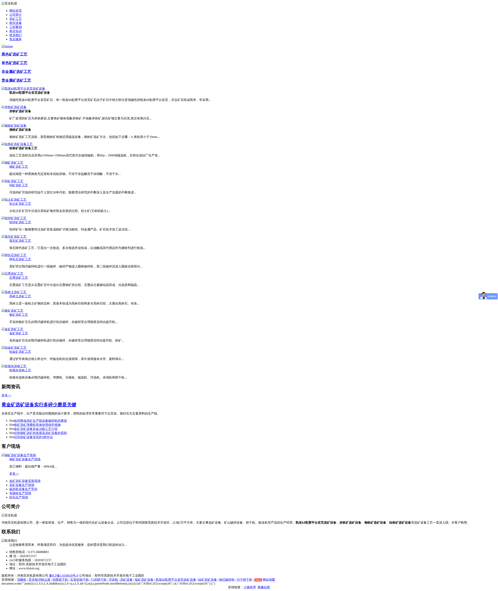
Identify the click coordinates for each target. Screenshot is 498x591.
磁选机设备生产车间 (23, 489)
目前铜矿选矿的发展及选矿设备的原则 (40, 433)
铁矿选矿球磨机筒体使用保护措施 (37, 424)
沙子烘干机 (244, 579)
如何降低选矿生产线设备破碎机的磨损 (40, 420)
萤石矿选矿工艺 (20, 240)
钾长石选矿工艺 (20, 259)
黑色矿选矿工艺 (14, 54)
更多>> (6, 395)
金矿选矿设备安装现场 (24, 481)
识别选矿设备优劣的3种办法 (33, 437)
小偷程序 (250, 587)
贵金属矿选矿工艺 (16, 80)
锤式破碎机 (227, 579)
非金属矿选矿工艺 (16, 72)
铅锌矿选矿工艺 (20, 222)
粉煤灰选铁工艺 (20, 370)
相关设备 (15, 23)
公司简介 (15, 14)
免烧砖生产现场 (20, 493)
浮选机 (113, 579)
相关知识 (15, 31)
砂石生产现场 (18, 497)
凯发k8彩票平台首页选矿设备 (176, 579)
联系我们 (15, 35)
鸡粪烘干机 (60, 579)
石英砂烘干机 (79, 579)
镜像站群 (264, 587)
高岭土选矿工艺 (20, 296)
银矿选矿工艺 (18, 314)
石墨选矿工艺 (18, 277)
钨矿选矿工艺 (18, 185)
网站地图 (269, 579)
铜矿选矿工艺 (18, 166)
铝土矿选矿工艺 (20, 203)
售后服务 (15, 39)
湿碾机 (21, 579)
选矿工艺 (15, 18)
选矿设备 (126, 579)
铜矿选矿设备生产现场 (24, 459)
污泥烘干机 (99, 579)
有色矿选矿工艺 (14, 63)
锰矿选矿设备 (144, 579)
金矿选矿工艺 (18, 333)
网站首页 (15, 10)
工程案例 (15, 27)
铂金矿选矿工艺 (20, 351)
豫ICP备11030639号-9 (63, 575)
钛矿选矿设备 (207, 579)
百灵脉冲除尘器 (39, 579)
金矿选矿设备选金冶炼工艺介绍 (36, 428)
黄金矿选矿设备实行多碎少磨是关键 (39, 404)
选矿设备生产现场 (21, 485)
